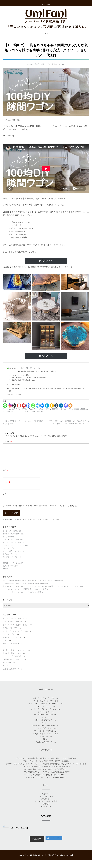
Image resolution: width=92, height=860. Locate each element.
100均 (48, 409)
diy (65, 409)
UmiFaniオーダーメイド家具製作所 (44, 855)
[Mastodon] (66, 405)
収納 (33, 411)
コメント (7, 442)
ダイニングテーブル (10, 554)
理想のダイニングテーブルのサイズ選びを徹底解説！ (46, 777)
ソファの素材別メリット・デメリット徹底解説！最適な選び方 (46, 772)
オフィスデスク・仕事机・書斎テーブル (18, 625)
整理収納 (40, 411)
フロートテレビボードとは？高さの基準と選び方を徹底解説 (25, 583)
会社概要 (46, 804)
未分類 (5, 569)
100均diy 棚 (57, 409)
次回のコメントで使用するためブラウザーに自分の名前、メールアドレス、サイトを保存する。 (42, 506)
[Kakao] (52, 405)
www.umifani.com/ (14, 395)
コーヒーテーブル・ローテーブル (15, 545)
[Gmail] (19, 405)
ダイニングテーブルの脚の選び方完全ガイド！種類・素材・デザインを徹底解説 (33, 580)
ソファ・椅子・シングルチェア (14, 551)
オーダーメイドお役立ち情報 (46, 801)
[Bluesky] (42, 405)
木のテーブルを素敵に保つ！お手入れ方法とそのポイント (46, 775)
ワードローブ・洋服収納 (12, 656)
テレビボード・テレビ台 (12, 557)
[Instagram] (10, 405)
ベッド (5, 560)
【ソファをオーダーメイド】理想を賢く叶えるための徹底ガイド (27, 589)
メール (6, 482)
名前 (6, 470)
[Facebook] (28, 405)
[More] (70, 405)
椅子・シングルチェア (11, 644)
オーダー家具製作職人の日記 (13, 534)
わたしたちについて (46, 796)
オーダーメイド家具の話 (12, 531)
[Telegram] (38, 405)
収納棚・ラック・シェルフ (13, 563)
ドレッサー (7, 663)
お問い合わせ (46, 806)
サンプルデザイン (9, 537)
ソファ (5, 640)
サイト (5, 494)
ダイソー (26, 411)
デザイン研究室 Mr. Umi (55, 64)
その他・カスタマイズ (11, 669)
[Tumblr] (56, 405)
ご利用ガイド (46, 799)
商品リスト (46, 794)
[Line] (5, 405)
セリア (18, 411)
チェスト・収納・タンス (12, 653)
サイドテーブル (8, 548)
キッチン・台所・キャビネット (14, 650)
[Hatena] (47, 405)
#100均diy (40, 409)
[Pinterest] (24, 405)
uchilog (10, 411)
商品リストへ (46, 260)
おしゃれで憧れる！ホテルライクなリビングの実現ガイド (24, 592)
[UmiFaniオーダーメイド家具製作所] (46, 19)
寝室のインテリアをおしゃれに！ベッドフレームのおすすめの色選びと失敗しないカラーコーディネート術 (43, 586)
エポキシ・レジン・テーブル (13, 542)
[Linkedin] (61, 405)
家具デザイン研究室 (19, 409)
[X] (14, 405)
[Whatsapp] (33, 405)
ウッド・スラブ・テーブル (13, 539)
